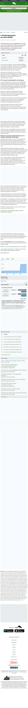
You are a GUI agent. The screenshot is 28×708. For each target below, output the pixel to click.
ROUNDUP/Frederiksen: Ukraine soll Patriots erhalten (13, 379)
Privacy (14, 654)
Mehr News (3, 396)
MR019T (5, 294)
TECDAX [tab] (7, 259)
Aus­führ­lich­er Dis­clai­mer (18, 599)
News (4, 32)
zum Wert (4, 281)
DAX (5, 0)
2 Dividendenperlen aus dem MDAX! (13, 206)
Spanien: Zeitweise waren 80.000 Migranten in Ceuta (15, 341)
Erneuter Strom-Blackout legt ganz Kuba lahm (14, 349)
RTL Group (5, 60)
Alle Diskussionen (6, 354)
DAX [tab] (3, 259)
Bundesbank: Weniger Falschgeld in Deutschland (15, 344)
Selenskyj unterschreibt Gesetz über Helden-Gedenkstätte (14, 392)
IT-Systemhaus (15, 139)
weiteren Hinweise (9, 307)
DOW (14, 0)
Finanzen (14, 647)
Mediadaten (14, 642)
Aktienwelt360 (13, 32)
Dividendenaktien (4, 64)
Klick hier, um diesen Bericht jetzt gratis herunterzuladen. (13, 246)
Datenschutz (14, 656)
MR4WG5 (6, 290)
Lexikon (14, 644)
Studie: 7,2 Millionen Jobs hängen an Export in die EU (13, 360)
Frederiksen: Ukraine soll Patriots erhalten (10, 389)
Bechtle (5, 57)
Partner (8, 32)
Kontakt (14, 652)
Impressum (14, 640)
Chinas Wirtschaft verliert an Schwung (12, 336)
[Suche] (25, 3)
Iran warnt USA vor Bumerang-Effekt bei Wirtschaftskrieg (14, 370)
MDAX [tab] (12, 259)
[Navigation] (2, 3)
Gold (23, 0)
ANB (14, 649)
